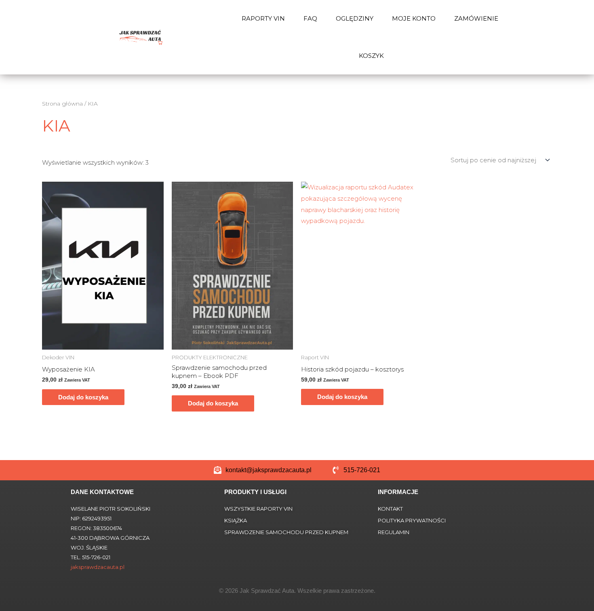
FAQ (310, 18)
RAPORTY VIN (263, 18)
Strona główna (62, 103)
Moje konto (414, 18)
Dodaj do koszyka (83, 397)
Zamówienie (476, 18)
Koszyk (371, 55)
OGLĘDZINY (354, 18)
